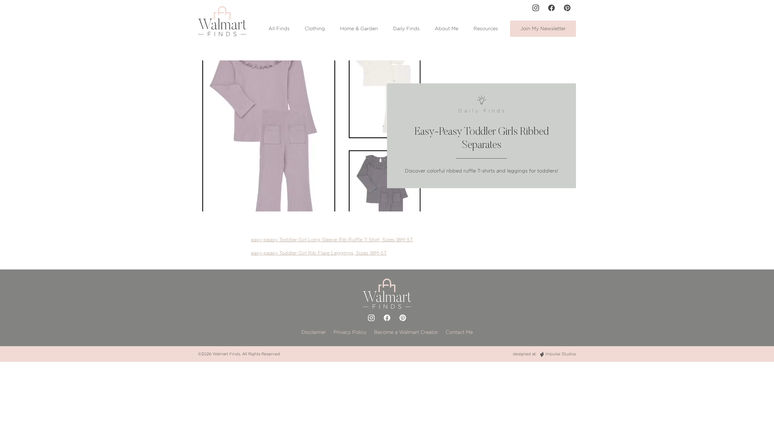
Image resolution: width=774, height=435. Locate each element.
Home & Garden (359, 28)
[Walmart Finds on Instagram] (536, 8)
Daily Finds (406, 28)
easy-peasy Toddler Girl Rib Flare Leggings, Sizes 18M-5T (319, 253)
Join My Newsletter (543, 28)
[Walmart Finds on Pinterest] (567, 8)
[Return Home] (222, 21)
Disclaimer (313, 332)
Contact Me (459, 332)
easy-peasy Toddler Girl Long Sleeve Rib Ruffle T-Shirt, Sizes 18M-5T (332, 240)
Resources (485, 28)
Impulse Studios (560, 354)
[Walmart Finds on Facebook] (551, 8)
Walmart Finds (226, 354)
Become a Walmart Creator (406, 332)
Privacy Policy (349, 332)
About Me (446, 28)
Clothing (315, 28)
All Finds (279, 28)
